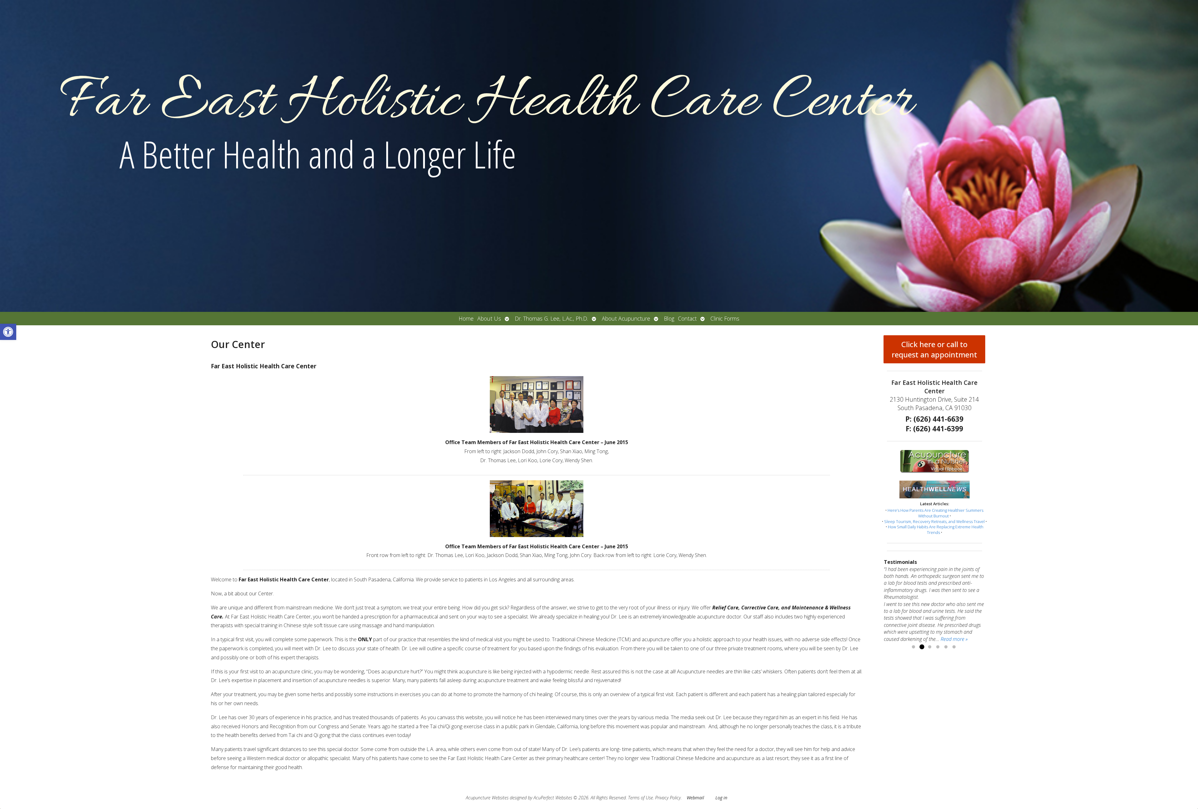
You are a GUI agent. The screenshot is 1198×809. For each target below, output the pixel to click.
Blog (669, 318)
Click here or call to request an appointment (934, 349)
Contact (687, 318)
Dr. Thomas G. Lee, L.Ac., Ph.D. (551, 318)
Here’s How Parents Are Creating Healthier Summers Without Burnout (935, 513)
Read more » (954, 639)
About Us (489, 318)
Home (466, 318)
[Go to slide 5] (946, 647)
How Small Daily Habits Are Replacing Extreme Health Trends (935, 529)
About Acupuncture (626, 318)
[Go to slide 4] (938, 647)
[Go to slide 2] (921, 647)
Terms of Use (640, 798)
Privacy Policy (668, 798)
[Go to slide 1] (913, 647)
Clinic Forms (724, 318)
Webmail (695, 798)
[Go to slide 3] (930, 647)
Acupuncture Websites (487, 798)
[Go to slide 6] (954, 647)
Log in (721, 798)
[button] (8, 332)
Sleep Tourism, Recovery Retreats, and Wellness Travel (934, 521)
